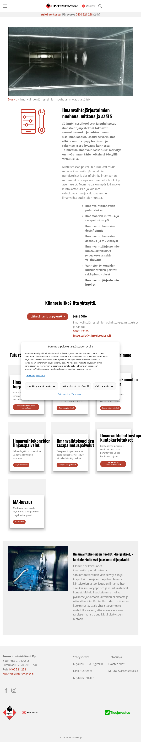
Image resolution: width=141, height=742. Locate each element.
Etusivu (12, 99)
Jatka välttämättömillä (75, 386)
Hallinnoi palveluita (35, 375)
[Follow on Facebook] (6, 691)
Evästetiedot (64, 394)
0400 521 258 (84, 14)
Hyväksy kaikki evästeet (41, 386)
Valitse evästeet (104, 386)
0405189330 (81, 331)
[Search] (100, 6)
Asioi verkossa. (51, 14)
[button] (5, 6)
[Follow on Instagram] (13, 691)
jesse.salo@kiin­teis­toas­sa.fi (92, 335)
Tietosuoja (77, 394)
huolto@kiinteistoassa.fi (18, 674)
